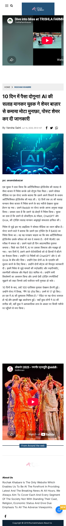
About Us (7, 477)
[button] (6, 6)
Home (7, 87)
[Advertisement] (33, 338)
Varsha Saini (14, 127)
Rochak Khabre (22, 87)
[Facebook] (5, 516)
